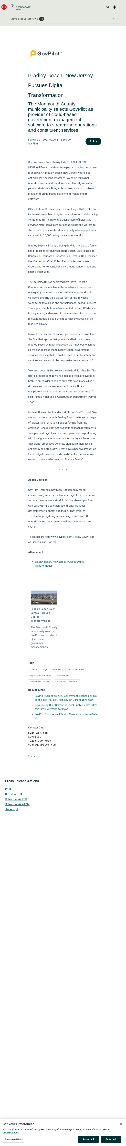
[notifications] (114, 7)
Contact (33, 756)
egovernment (63, 675)
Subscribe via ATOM (17, 804)
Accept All (88, 1139)
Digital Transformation (40, 675)
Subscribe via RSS (16, 799)
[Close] (120, 1124)
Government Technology (66, 681)
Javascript (11, 809)
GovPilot (33, 143)
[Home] (16, 7)
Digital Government (52, 669)
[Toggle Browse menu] (114, 18)
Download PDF (14, 794)
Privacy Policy (11, 1132)
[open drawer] (121, 7)
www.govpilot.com (61, 536)
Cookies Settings (13, 1139)
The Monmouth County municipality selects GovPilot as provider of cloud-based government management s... (44, 637)
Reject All (111, 1139)
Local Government (75, 669)
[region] (63, 1132)
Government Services (39, 681)
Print (8, 789)
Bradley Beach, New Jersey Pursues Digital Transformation (43, 614)
